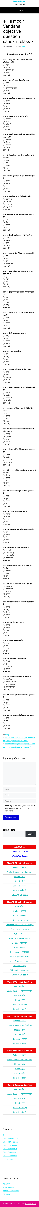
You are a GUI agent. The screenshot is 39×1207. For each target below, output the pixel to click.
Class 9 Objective (10, 1156)
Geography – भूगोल (20, 920)
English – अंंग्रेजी (19, 890)
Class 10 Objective (20, 895)
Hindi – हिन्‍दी (20, 881)
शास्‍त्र (27, 970)
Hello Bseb (19, 1)
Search (31, 834)
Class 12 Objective (10, 1142)
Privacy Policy (8, 1187)
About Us (7, 1184)
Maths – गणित (19, 877)
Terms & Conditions (11, 1191)
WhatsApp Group (20, 856)
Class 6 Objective (10, 1145)
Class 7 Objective (10, 1149)
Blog (7, 735)
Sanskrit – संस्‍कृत (20, 886)
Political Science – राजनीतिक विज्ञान (20, 925)
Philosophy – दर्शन (17, 970)
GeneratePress (30, 1204)
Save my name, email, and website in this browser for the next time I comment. (20, 808)
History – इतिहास (19, 915)
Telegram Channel (20, 851)
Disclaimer (7, 1194)
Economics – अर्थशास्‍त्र (20, 929)
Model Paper (8, 1159)
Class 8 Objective (10, 1152)
